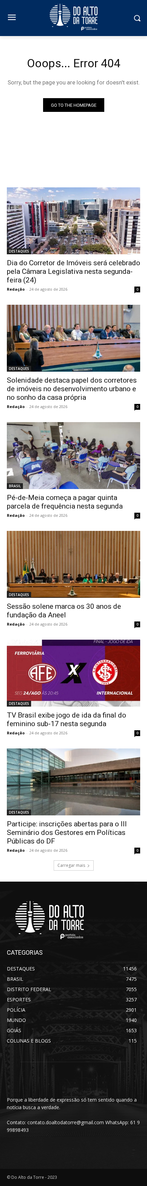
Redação (16, 289)
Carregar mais (71, 865)
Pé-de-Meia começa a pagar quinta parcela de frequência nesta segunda (65, 501)
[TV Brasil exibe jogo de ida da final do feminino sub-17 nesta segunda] (73, 673)
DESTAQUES (19, 251)
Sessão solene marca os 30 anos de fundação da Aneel (64, 610)
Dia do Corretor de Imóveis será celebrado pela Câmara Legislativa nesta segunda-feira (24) (73, 271)
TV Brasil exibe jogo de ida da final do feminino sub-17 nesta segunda (66, 719)
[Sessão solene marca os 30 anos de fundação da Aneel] (73, 564)
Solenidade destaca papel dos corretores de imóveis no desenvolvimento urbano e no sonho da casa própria (72, 389)
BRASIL (15, 486)
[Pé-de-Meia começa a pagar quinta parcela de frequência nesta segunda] (73, 455)
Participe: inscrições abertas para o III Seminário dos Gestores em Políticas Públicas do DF (67, 832)
